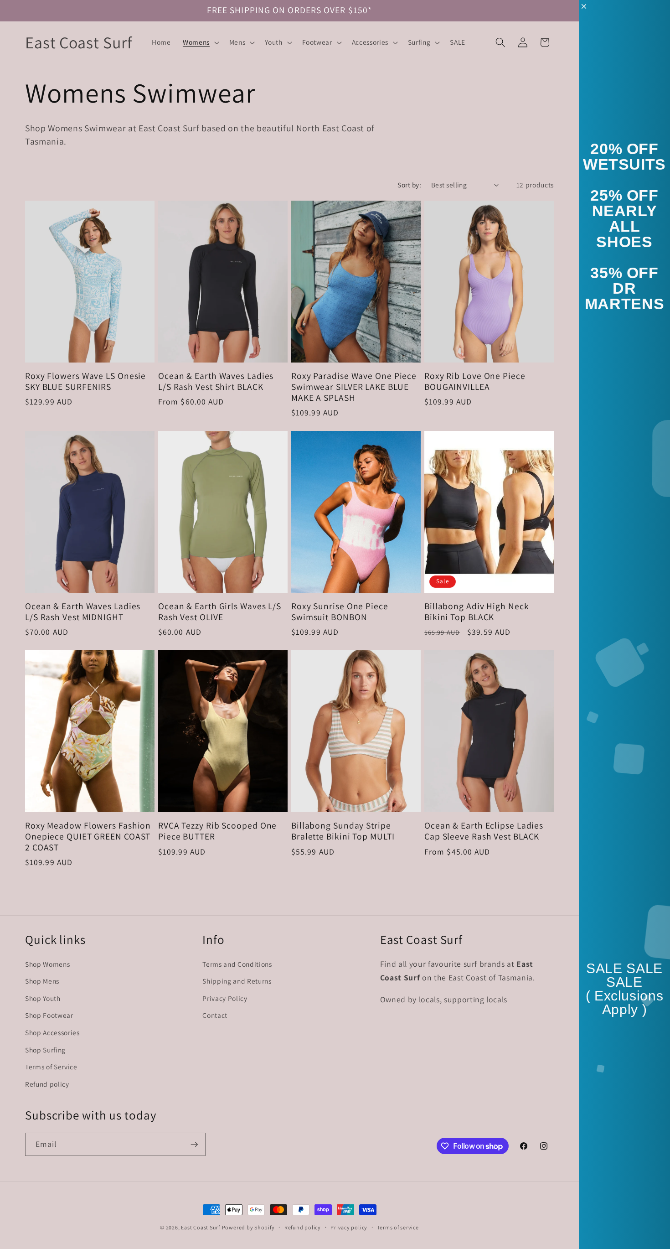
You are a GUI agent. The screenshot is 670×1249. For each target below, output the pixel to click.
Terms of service (397, 1227)
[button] (200, 42)
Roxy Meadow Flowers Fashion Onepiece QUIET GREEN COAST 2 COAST (88, 836)
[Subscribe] (194, 1144)
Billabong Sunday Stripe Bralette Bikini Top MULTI (343, 831)
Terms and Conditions (237, 964)
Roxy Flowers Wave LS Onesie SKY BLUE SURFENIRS (85, 382)
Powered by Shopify (248, 1227)
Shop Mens (42, 980)
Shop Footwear (49, 1015)
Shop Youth (43, 998)
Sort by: (409, 184)
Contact (214, 1015)
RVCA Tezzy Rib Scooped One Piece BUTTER (217, 831)
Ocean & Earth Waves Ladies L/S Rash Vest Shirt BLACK (215, 382)
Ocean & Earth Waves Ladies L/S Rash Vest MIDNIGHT (82, 612)
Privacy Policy (224, 998)
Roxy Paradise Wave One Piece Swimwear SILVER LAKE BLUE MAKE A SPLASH (354, 387)
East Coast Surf (200, 1227)
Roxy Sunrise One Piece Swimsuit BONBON (339, 612)
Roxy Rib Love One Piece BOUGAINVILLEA (475, 382)
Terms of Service (51, 1066)
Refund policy (47, 1083)
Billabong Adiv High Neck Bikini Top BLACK (476, 612)
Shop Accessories (52, 1032)
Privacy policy (348, 1227)
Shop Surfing (45, 1049)
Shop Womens (47, 964)
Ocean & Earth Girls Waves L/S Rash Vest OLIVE (219, 612)
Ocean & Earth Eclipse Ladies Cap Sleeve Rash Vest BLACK (483, 831)
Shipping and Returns (236, 980)
